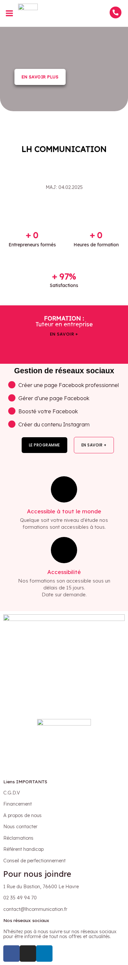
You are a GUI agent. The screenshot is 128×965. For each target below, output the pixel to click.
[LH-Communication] (28, 13)
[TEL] (115, 12)
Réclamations (18, 838)
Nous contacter (20, 826)
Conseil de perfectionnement (34, 860)
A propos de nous (22, 815)
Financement (17, 804)
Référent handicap (23, 849)
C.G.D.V (11, 793)
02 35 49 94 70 (20, 897)
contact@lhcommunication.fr (35, 909)
